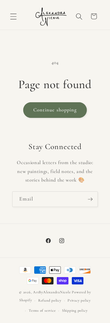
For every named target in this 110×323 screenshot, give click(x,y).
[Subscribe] (90, 199)
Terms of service (42, 310)
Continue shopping (55, 110)
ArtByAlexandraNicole (52, 292)
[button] (13, 16)
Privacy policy (79, 300)
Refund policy (49, 300)
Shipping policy (75, 310)
